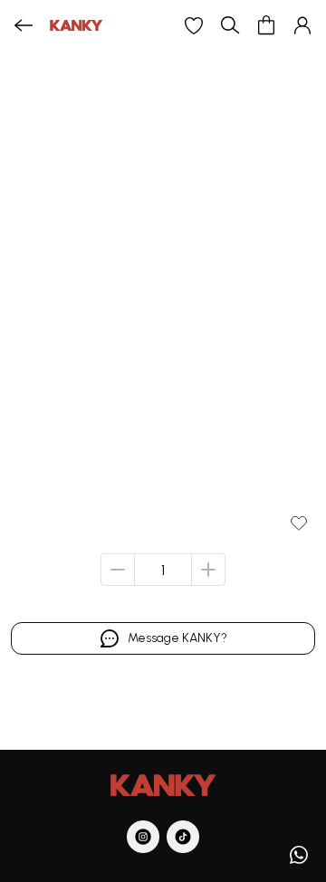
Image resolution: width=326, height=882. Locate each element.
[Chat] (299, 855)
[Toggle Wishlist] (299, 522)
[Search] (230, 25)
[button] (193, 25)
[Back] (23, 25)
